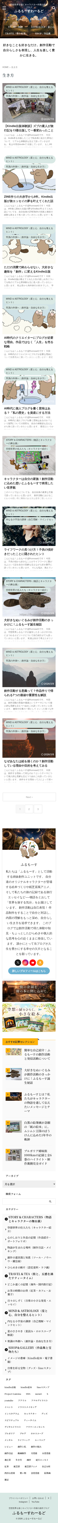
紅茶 (7, 1466)
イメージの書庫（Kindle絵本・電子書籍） (30, 1360)
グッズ (44, 1413)
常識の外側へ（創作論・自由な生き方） (30, 1341)
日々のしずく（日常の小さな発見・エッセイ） (29, 1302)
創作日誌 (9, 1453)
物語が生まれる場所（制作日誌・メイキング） (29, 1249)
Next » (29, 797)
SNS (28, 1393)
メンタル (9, 1440)
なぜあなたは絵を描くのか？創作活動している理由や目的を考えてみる (28, 763)
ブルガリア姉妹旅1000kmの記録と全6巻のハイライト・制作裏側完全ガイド (38, 1157)
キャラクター (30, 1413)
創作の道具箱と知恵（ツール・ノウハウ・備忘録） (29, 1259)
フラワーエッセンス (35, 1426)
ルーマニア (40, 1440)
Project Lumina (13, 1393)
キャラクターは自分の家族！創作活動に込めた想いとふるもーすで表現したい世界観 (28, 483)
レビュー (9, 1446)
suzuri (38, 1393)
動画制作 (22, 1453)
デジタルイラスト (13, 1426)
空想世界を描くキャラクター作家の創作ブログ (29, 1508)
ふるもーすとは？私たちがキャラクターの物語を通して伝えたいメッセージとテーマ (37, 1102)
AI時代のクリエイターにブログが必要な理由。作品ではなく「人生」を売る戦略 (28, 341)
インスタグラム (12, 1413)
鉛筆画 (47, 1473)
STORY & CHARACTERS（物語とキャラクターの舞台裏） (30, 1219)
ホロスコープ (37, 1433)
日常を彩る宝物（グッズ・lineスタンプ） (29, 1370)
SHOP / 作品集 (43, 33)
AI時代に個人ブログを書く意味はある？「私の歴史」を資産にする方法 (27, 410)
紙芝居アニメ (31, 1466)
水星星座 (46, 1453)
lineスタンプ (43, 1387)
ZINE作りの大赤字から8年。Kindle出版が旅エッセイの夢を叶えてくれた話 (28, 198)
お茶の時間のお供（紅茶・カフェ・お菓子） (29, 1292)
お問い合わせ (36, 19)
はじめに (20, 19)
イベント (9, 1407)
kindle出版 (10, 1387)
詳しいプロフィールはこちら (29, 971)
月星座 (34, 1453)
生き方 (19, 1459)
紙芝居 (17, 1466)
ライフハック (24, 1440)
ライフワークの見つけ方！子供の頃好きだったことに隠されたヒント (28, 551)
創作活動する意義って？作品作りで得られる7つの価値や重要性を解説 (28, 692)
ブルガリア (10, 1433)
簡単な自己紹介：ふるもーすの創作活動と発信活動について (37, 1054)
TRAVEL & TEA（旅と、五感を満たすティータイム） (31, 1276)
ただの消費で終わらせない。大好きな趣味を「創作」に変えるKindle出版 (28, 269)
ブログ (23, 1433)
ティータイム (30, 1420)
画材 (29, 1459)
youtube (9, 1400)
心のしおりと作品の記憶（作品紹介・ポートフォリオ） (29, 1239)
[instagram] (25, 962)
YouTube (35, 1501)
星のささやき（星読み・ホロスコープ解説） (29, 1333)
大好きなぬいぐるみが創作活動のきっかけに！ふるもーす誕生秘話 (28, 622)
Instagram (23, 1501)
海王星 (8, 1459)
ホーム (6, 19)
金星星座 (35, 1473)
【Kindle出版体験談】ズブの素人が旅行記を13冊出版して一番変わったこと (29, 128)
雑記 (7, 1479)
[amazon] (40, 962)
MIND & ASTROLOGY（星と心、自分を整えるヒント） (28, 1313)
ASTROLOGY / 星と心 (42, 26)
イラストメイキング (27, 1407)
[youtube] (32, 962)
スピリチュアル (12, 1420)
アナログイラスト (39, 1400)
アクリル (22, 1400)
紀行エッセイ (42, 1459)
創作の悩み (36, 1446)
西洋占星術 (10, 1473)
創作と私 (22, 1446)
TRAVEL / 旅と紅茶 (15, 33)
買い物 (23, 1473)
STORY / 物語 (15, 26)
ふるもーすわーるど (29, 10)
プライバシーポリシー (18, 1498)
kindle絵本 (26, 1387)
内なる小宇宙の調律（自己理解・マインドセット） (29, 1323)
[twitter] (18, 962)
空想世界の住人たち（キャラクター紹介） (29, 1229)
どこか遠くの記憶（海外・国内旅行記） (30, 1284)
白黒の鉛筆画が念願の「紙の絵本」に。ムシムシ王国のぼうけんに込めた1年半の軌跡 (38, 1130)
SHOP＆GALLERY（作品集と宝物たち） (30, 1350)
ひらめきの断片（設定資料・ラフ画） (29, 1267)
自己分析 (46, 1466)
